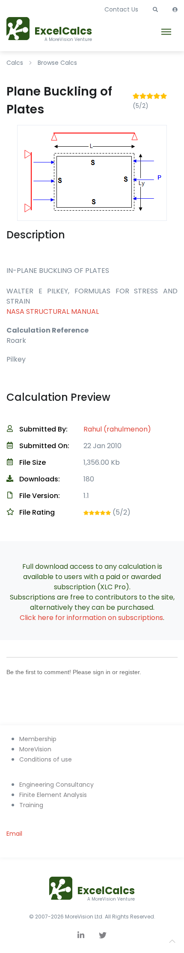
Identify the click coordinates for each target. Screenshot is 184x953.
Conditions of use (45, 759)
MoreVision (35, 749)
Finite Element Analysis (53, 795)
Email (14, 833)
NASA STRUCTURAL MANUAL (52, 311)
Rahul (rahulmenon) (117, 429)
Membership (37, 739)
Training (31, 805)
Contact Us (121, 9)
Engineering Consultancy (56, 784)
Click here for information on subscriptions (91, 618)
